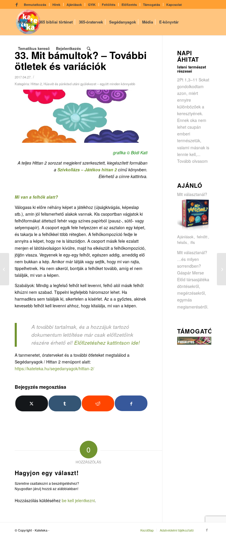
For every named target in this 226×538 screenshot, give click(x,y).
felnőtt (202, 237)
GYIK (92, 4)
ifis (192, 242)
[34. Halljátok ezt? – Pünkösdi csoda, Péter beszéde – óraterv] (221, 269)
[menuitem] (35, 4)
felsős (182, 242)
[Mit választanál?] (194, 230)
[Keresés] (89, 48)
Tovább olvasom (192, 161)
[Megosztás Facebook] (131, 403)
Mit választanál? (192, 194)
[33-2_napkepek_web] (81, 116)
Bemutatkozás (35, 4)
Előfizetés (129, 4)
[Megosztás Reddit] (98, 403)
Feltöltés (108, 4)
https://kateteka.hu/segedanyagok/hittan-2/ (54, 368)
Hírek (56, 4)
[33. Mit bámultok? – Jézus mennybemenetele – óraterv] (4, 269)
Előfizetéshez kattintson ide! (107, 342)
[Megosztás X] (31, 403)
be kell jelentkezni (78, 500)
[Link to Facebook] (16, 4)
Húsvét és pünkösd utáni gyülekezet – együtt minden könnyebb (89, 83)
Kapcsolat (174, 4)
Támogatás (151, 4)
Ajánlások (74, 4)
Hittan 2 (36, 83)
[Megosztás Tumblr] (65, 403)
